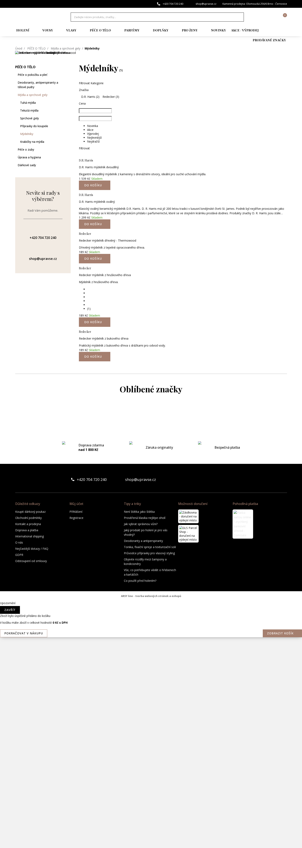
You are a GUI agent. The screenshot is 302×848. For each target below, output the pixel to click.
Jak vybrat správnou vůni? (141, 524)
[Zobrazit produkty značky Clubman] (151, 462)
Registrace (76, 518)
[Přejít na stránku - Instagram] (283, 479)
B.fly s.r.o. (36, 17)
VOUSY (48, 30)
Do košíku (93, 356)
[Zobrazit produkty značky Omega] (151, 708)
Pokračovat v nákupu (23, 633)
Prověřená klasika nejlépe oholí (144, 518)
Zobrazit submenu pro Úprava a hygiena (69, 157)
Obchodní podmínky (28, 518)
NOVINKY (218, 30)
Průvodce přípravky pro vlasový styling (149, 553)
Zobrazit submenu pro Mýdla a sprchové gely (69, 95)
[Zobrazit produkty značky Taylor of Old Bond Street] (151, 823)
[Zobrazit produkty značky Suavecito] (151, 807)
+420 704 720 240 (173, 4)
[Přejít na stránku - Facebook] (276, 479)
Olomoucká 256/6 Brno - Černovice (266, 4)
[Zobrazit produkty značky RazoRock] (151, 741)
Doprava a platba (26, 530)
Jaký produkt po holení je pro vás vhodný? (145, 532)
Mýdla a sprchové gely (65, 48)
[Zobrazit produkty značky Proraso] (151, 725)
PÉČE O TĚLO (100, 30)
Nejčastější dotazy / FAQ (31, 549)
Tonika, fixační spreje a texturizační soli (150, 547)
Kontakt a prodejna (28, 524)
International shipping (29, 536)
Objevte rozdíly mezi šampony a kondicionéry (145, 561)
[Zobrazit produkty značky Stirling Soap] (151, 790)
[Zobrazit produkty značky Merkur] (151, 609)
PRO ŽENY (190, 30)
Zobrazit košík (280, 633)
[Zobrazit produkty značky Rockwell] (151, 774)
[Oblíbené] (261, 17)
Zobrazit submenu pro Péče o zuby (69, 149)
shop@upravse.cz (206, 4)
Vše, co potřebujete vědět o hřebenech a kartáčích (150, 572)
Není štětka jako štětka (139, 512)
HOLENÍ (22, 30)
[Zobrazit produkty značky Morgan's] (151, 642)
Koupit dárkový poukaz (30, 512)
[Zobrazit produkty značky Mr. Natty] (151, 675)
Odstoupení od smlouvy (31, 561)
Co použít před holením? (140, 581)
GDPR (19, 555)
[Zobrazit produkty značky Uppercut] (151, 840)
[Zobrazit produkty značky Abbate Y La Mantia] (151, 412)
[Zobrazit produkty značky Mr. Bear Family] (151, 659)
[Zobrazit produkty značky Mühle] (151, 692)
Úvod (18, 48)
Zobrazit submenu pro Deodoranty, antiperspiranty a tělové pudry (69, 83)
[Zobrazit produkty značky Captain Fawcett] (151, 429)
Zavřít (10, 610)
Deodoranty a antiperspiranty (143, 541)
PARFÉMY (131, 30)
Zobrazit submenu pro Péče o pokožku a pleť (69, 75)
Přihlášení (75, 512)
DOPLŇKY (160, 30)
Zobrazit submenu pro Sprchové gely (69, 118)
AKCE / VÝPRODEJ (245, 30)
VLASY (71, 30)
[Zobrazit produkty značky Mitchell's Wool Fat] (151, 626)
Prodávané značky (269, 40)
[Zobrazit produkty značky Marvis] (151, 593)
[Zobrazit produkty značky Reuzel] (151, 757)
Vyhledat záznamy (239, 17)
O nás (19, 542)
